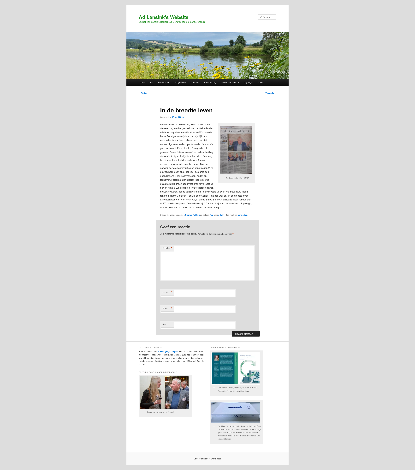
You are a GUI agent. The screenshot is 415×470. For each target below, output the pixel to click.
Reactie (167, 248)
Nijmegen (248, 82)
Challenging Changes (168, 351)
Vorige (143, 92)
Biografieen (180, 82)
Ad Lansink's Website (164, 16)
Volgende (270, 92)
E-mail (167, 308)
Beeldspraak (164, 82)
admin (221, 214)
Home (142, 82)
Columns (195, 82)
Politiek (196, 214)
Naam (167, 292)
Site (164, 324)
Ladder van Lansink (230, 82)
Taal (211, 214)
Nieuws (188, 214)
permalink (242, 214)
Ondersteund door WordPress (207, 458)
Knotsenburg (210, 82)
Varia (260, 82)
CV (151, 82)
